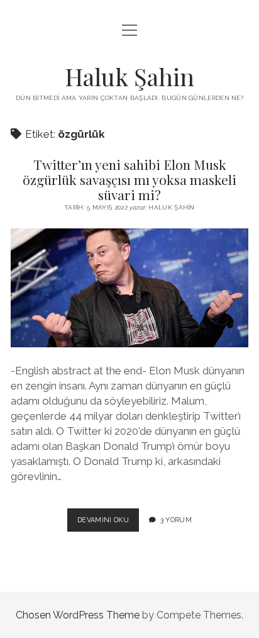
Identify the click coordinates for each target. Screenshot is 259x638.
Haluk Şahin (129, 76)
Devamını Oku (108, 523)
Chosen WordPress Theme (78, 615)
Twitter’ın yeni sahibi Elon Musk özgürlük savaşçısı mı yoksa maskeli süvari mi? (129, 179)
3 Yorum (176, 519)
